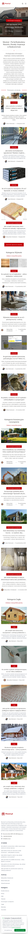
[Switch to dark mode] (22, 3)
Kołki (2, 896)
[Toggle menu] (25, 3)
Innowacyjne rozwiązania (14, 20)
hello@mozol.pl (6, 838)
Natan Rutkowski (5, 880)
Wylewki (14, 102)
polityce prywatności (16, 927)
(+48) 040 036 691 (7, 836)
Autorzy (3, 875)
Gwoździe (3, 909)
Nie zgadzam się (8, 930)
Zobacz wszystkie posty (14, 256)
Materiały (14, 147)
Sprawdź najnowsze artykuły (14, 244)
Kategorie (4, 887)
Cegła (14, 627)
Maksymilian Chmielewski (7, 878)
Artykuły (4, 843)
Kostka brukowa (5, 890)
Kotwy (2, 893)
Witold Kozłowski (5, 883)
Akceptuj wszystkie (20, 930)
